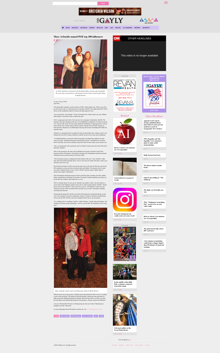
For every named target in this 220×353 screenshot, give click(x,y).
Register (82, 21)
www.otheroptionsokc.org (94, 309)
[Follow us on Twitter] (145, 19)
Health (100, 28)
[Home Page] (63, 28)
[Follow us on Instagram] (156, 19)
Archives (146, 28)
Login (76, 21)
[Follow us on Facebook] (142, 19)
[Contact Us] (152, 19)
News (68, 28)
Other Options (64, 316)
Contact (147, 345)
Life (106, 28)
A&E (111, 28)
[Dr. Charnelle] (125, 244)
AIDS (101, 316)
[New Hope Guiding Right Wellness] (125, 95)
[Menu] (166, 2)
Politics (75, 28)
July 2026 (154, 110)
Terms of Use (129, 345)
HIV (95, 316)
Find (103, 3)
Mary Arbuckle (87, 316)
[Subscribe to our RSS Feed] (149, 19)
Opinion (137, 28)
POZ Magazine (75, 316)
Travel (118, 28)
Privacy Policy (139, 345)
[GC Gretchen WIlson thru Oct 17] (110, 11)
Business (83, 28)
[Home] (110, 20)
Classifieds (127, 28)
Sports (92, 28)
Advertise (114, 345)
